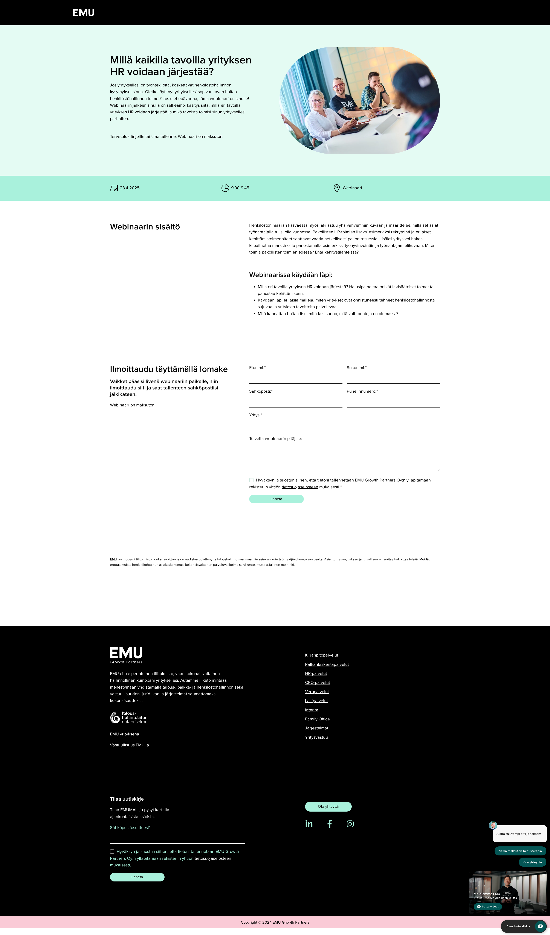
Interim (311, 710)
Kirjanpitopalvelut (321, 655)
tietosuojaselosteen (300, 486)
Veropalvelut (317, 691)
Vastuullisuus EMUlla (129, 745)
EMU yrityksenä (124, 734)
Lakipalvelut (316, 700)
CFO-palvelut (317, 682)
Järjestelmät (316, 728)
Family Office (317, 719)
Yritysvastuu (316, 737)
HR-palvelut (316, 673)
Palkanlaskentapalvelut (327, 664)
